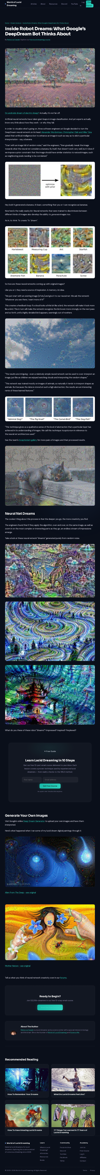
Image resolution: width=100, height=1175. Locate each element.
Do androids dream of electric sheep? (22, 113)
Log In (82, 4)
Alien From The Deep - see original (20, 892)
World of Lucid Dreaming (14, 4)
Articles (34, 4)
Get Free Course (50, 786)
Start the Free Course (50, 1007)
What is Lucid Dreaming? (45, 1148)
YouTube (74, 4)
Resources (53, 4)
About (43, 4)
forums (63, 978)
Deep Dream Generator (34, 821)
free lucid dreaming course (40, 40)
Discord (64, 4)
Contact (83, 1161)
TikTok (62, 1161)
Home (7, 23)
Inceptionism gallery (28, 440)
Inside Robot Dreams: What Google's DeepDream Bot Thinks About (46, 23)
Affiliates (83, 1157)
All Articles (44, 1153)
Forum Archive (65, 1147)
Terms (85, 1170)
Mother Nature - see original (17, 966)
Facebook (63, 1157)
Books (42, 1160)
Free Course (89, 4)
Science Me (74, 1033)
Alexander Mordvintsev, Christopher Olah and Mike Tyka (66, 132)
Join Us (82, 1147)
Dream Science (16, 23)
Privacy (92, 1170)
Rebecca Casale (13, 40)
